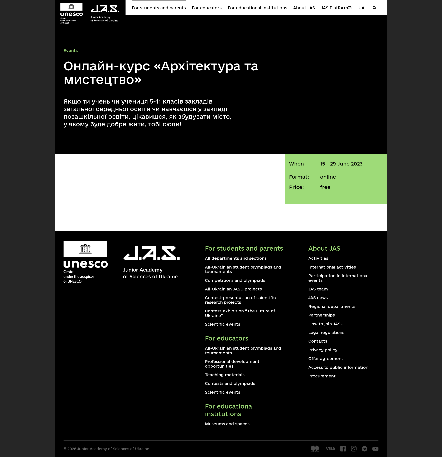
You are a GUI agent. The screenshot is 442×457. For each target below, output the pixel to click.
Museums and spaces (227, 423)
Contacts (317, 341)
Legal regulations (326, 332)
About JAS (304, 7)
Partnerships (321, 315)
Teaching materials (224, 374)
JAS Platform (334, 7)
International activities (332, 267)
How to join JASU (326, 324)
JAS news (318, 297)
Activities (318, 258)
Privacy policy (322, 350)
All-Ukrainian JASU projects (233, 289)
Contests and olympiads (230, 383)
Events (71, 50)
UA (361, 7)
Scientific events (222, 324)
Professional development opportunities (232, 363)
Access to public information (338, 367)
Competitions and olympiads (235, 280)
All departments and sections (236, 258)
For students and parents (159, 7)
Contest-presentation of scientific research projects (240, 299)
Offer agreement (325, 358)
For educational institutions (257, 7)
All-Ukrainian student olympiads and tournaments (243, 269)
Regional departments (331, 306)
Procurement (322, 376)
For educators (207, 7)
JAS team (318, 289)
